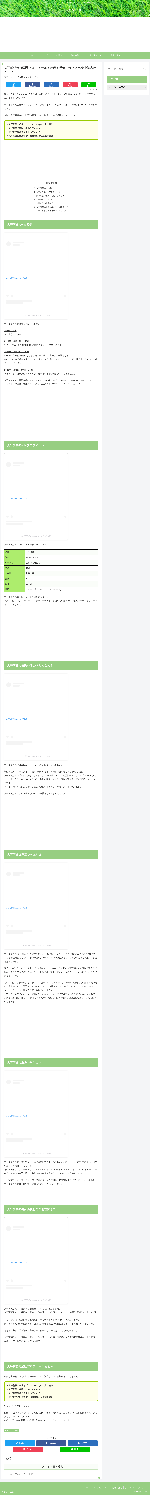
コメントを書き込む (51, 1466)
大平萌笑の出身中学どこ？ (47, 203)
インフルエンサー (12, 1431)
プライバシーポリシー (102, 1488)
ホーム (88, 1488)
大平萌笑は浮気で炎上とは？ (48, 199)
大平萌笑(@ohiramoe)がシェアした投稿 (36, 315)
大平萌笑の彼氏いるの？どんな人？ (51, 196)
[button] (144, 68)
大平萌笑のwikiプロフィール (48, 192)
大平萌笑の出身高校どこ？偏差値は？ (52, 207)
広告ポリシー (142, 1488)
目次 (48, 183)
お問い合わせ (117, 1488)
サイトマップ (130, 1488)
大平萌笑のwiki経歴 (44, 188)
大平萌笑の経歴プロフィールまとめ (51, 211)
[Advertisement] (75, 34)
